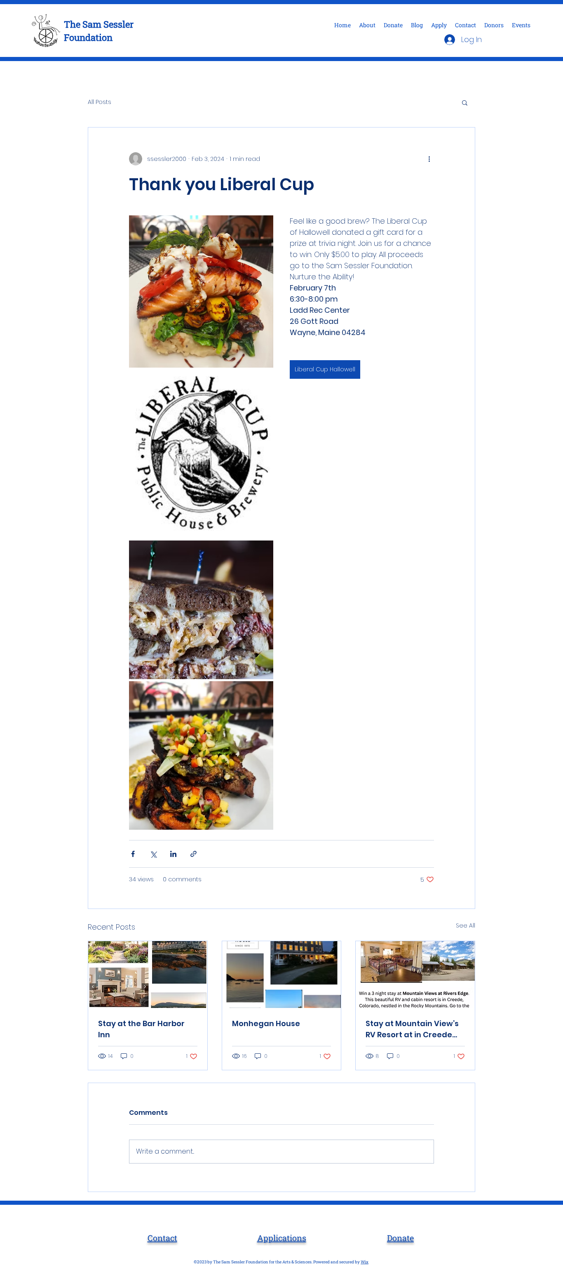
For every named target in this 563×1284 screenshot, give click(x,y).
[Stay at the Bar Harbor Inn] (147, 974)
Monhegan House (266, 1023)
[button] (465, 102)
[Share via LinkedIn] (173, 854)
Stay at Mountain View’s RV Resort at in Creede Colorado (412, 1029)
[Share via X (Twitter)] (153, 854)
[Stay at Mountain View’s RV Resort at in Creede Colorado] (415, 974)
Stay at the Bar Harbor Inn (141, 1029)
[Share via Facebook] (133, 854)
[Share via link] (193, 854)
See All (465, 925)
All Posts (99, 102)
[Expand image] (201, 291)
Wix (364, 1262)
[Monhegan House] (281, 974)
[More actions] (429, 159)
